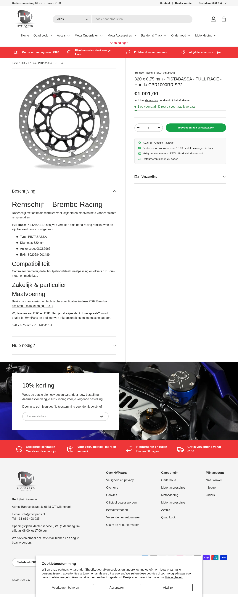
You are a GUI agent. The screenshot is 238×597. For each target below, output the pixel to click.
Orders (210, 495)
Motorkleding (203, 35)
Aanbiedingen (119, 43)
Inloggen (211, 487)
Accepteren (117, 587)
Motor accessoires (173, 487)
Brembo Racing (143, 72)
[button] (224, 19)
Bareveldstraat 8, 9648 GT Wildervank (46, 506)
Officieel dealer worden (121, 502)
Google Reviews (163, 142)
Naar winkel (214, 480)
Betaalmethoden (117, 510)
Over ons (112, 487)
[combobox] (123, 19)
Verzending (151, 100)
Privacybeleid (174, 577)
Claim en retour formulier (122, 524)
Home (25, 35)
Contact (165, 2)
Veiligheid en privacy (120, 480)
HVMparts (25, 580)
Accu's (61, 35)
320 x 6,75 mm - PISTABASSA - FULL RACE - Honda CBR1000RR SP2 (44, 63)
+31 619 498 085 (28, 518)
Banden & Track (151, 35)
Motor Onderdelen (87, 35)
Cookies (111, 495)
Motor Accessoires (120, 35)
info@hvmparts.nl (33, 514)
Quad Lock (40, 35)
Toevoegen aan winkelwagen (196, 127)
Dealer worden (184, 2)
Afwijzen (168, 587)
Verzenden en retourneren (123, 517)
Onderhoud (178, 35)
